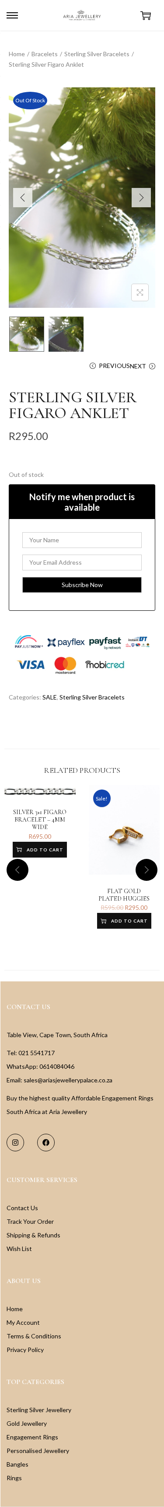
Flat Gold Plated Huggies (124, 894)
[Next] (141, 197)
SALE (49, 697)
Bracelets (44, 54)
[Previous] (22, 197)
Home (17, 54)
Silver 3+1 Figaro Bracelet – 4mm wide (39, 819)
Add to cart (45, 849)
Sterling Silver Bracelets (96, 54)
